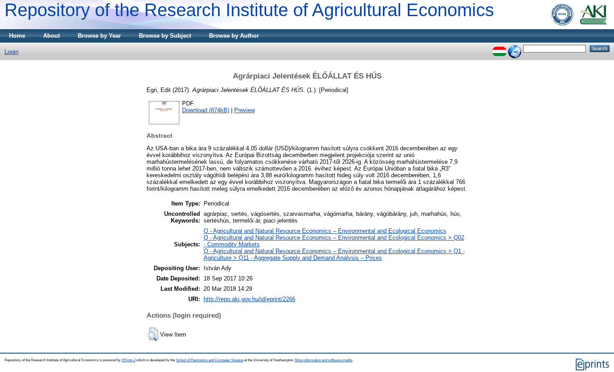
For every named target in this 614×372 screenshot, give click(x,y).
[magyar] (499, 48)
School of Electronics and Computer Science (209, 360)
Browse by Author (234, 35)
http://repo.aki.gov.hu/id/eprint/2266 (249, 299)
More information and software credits (323, 360)
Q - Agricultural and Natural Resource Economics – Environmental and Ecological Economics (325, 231)
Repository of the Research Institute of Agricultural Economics (249, 10)
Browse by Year (99, 35)
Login (11, 51)
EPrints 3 (128, 360)
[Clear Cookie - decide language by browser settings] (514, 48)
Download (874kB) (205, 110)
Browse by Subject (165, 35)
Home (17, 35)
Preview (244, 110)
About (51, 35)
